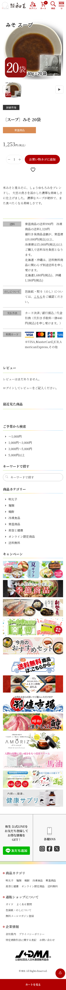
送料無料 (14, 543)
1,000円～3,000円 (20, 443)
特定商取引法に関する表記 (21, 940)
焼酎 (11, 512)
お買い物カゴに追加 (42, 159)
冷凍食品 (14, 518)
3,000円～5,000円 (20, 449)
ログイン (33, 8)
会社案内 (11, 934)
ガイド (9, 904)
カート (43, 5)
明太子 (12, 499)
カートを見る (33, 984)
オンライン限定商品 (21, 536)
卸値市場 (11, 107)
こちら (38, 296)
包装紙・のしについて (18, 910)
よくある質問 (24, 904)
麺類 (11, 505)
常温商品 (14, 524)
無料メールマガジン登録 (20, 916)
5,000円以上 (16, 455)
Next (59, 89)
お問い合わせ (47, 940)
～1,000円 (15, 436)
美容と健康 (15, 530)
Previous (6, 89)
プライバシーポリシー (32, 934)
